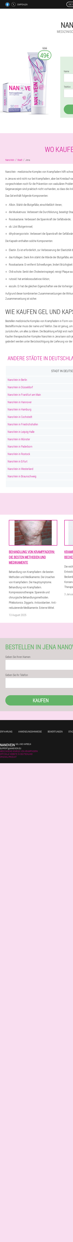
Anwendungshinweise (30, 731)
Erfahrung (6, 731)
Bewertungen (55, 731)
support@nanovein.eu (10, 748)
